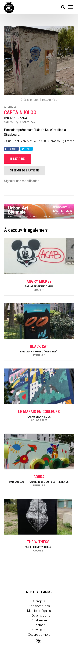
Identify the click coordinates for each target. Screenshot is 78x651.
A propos (39, 601)
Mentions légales (39, 611)
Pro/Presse (39, 620)
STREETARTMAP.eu (39, 592)
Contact (39, 625)
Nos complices (39, 606)
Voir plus (39, 285)
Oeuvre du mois (39, 634)
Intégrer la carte (39, 615)
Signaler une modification (21, 181)
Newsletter (39, 630)
